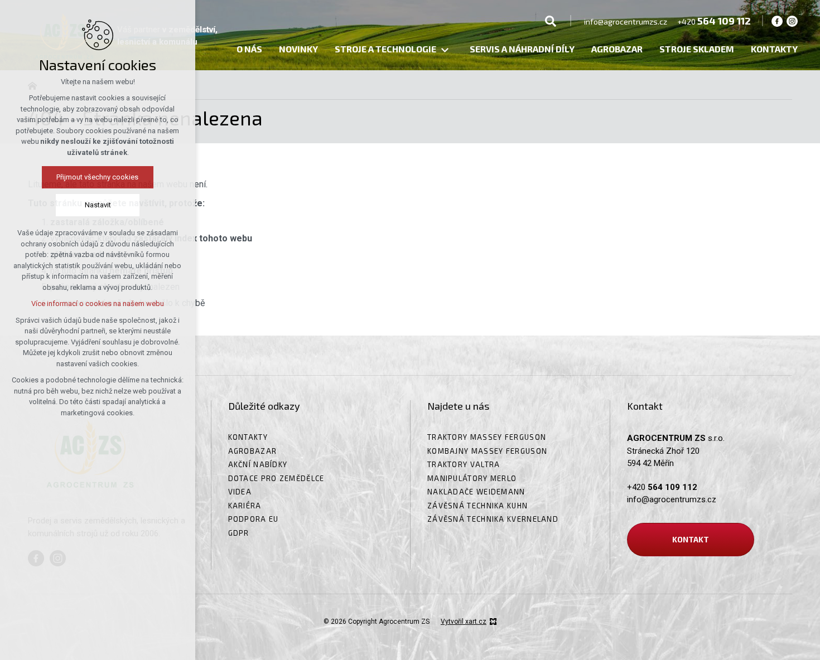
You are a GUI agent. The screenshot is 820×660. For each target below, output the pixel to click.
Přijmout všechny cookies (98, 177)
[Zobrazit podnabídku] (444, 50)
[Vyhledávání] (550, 20)
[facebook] (777, 20)
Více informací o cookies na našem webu (97, 303)
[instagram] (792, 20)
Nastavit (98, 205)
